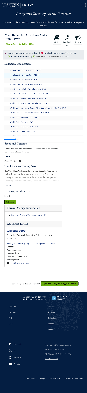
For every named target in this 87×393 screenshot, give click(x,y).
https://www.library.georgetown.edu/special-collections (31, 243)
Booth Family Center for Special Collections (37, 22)
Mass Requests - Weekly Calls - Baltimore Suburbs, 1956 (30, 94)
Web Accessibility (55, 379)
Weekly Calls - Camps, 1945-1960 (22, 131)
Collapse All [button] (10, 202)
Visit (10, 318)
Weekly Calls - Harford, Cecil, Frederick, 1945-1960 (28, 98)
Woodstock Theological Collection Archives (23, 53)
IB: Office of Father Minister (20, 56)
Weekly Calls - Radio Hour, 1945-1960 (24, 127)
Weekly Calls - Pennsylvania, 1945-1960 (24, 117)
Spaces (51, 323)
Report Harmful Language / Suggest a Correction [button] (60, 283)
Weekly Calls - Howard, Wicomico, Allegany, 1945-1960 (30, 103)
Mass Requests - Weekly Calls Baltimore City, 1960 (28, 89)
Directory (12, 312)
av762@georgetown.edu (19, 262)
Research (51, 312)
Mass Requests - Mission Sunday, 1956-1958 (26, 84)
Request (78, 42)
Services (51, 307)
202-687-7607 (51, 359)
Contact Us (13, 307)
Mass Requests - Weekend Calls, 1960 (23, 79)
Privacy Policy (31, 379)
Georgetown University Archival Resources (43, 14)
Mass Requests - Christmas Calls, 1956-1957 (25, 70)
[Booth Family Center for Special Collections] (34, 297)
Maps (11, 323)
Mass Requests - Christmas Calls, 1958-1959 (25, 75)
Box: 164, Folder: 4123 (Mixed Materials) (28, 215)
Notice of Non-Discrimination (74, 379)
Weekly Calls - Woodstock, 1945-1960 (23, 122)
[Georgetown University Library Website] (17, 5)
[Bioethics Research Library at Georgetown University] (59, 297)
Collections (52, 318)
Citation (56, 42)
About (50, 329)
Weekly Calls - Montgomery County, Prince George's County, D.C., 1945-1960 (38, 108)
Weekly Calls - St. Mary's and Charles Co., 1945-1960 (29, 112)
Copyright (42, 379)
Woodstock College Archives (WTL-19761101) (60, 53)
